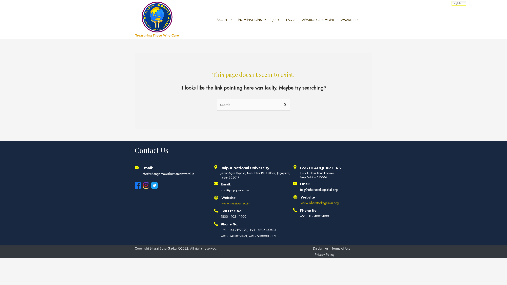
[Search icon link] (367, 20)
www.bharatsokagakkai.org (320, 202)
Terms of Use (341, 248)
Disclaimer (320, 248)
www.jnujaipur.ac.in (235, 203)
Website (228, 198)
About (222, 19)
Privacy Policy (324, 254)
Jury (276, 19)
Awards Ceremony (318, 19)
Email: (147, 168)
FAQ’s (290, 19)
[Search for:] (253, 105)
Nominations (250, 19)
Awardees (349, 19)
